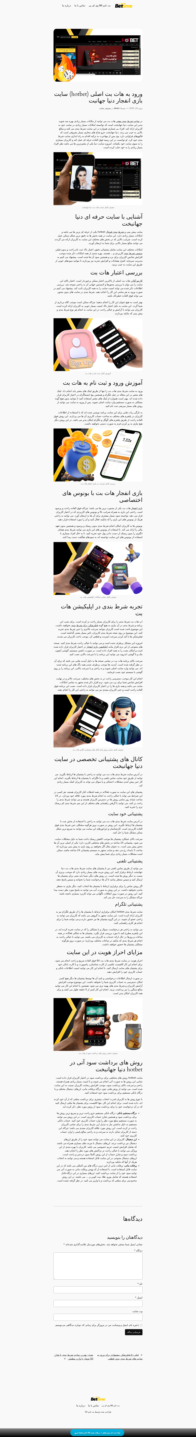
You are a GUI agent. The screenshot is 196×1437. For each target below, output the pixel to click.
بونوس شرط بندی (133, 253)
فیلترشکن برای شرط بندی (84, 625)
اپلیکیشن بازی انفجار (97, 646)
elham (117, 108)
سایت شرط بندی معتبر (127, 121)
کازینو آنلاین (136, 280)
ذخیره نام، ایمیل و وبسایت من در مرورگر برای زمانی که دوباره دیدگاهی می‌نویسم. (97, 1325)
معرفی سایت (105, 108)
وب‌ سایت (137, 1311)
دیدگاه (138, 1250)
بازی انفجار (136, 508)
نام (139, 1283)
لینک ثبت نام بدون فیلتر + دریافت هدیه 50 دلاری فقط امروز (97, 1433)
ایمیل (138, 1297)
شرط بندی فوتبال (115, 231)
